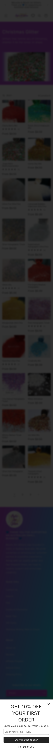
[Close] (49, 704)
